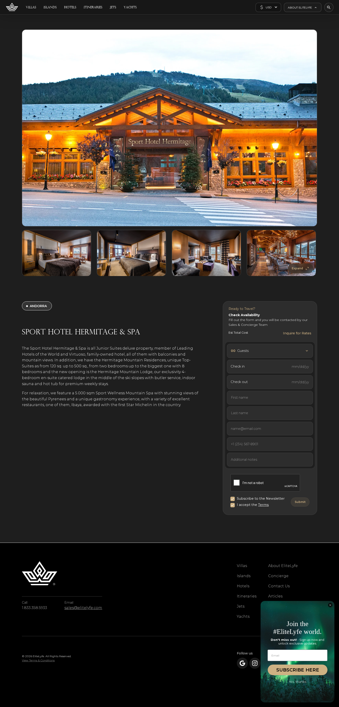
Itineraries (246, 596)
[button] (268, 7)
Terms (263, 505)
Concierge (278, 576)
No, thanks (297, 682)
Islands (243, 576)
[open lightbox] (169, 128)
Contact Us (279, 586)
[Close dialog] (330, 605)
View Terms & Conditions (38, 660)
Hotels (243, 586)
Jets (240, 606)
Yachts (243, 616)
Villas (242, 566)
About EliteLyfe (283, 566)
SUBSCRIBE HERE (297, 670)
